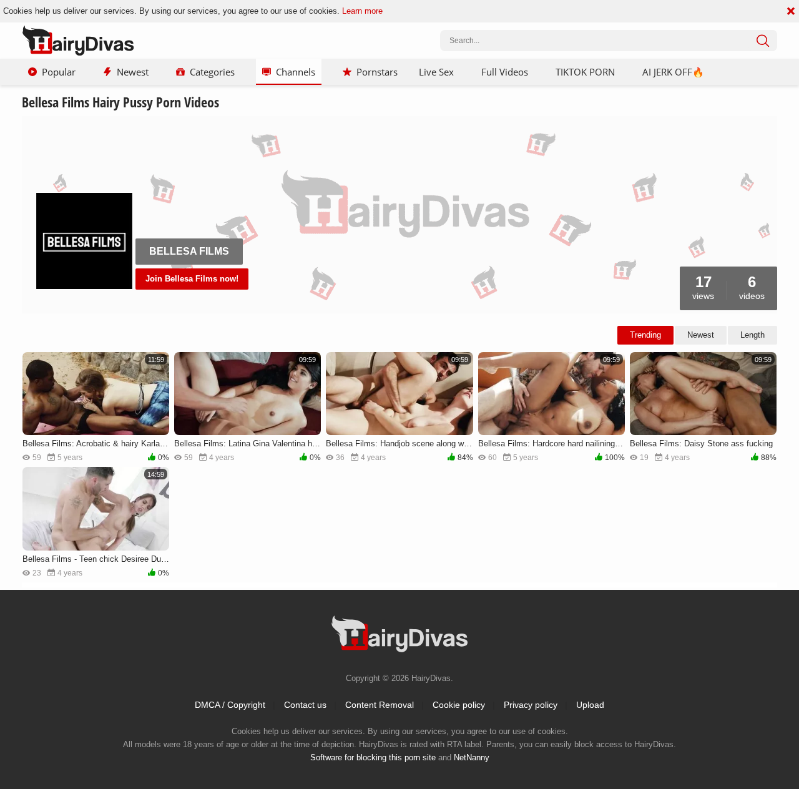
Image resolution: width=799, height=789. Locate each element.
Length (752, 335)
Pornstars (377, 72)
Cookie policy (459, 705)
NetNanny (471, 757)
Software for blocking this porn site (373, 757)
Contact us (305, 705)
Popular (59, 72)
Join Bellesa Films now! (191, 278)
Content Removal (379, 705)
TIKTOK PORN (585, 72)
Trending (645, 335)
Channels (295, 72)
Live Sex (436, 72)
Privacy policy (530, 705)
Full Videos (504, 72)
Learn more (362, 11)
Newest (133, 72)
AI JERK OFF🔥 (673, 72)
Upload (590, 705)
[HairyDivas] (78, 40)
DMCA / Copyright (230, 705)
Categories (212, 72)
